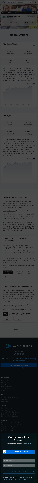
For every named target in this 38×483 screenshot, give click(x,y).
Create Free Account (19, 472)
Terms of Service (8, 479)
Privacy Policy (21, 479)
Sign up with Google (21, 452)
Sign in (28, 444)
